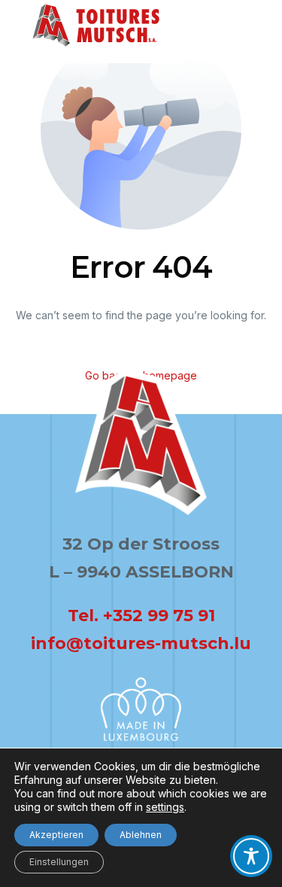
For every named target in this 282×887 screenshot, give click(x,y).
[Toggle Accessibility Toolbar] (251, 856)
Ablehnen (141, 834)
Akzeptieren (56, 834)
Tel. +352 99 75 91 (141, 615)
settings (165, 806)
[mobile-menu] (234, 48)
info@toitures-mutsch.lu (141, 643)
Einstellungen (59, 861)
